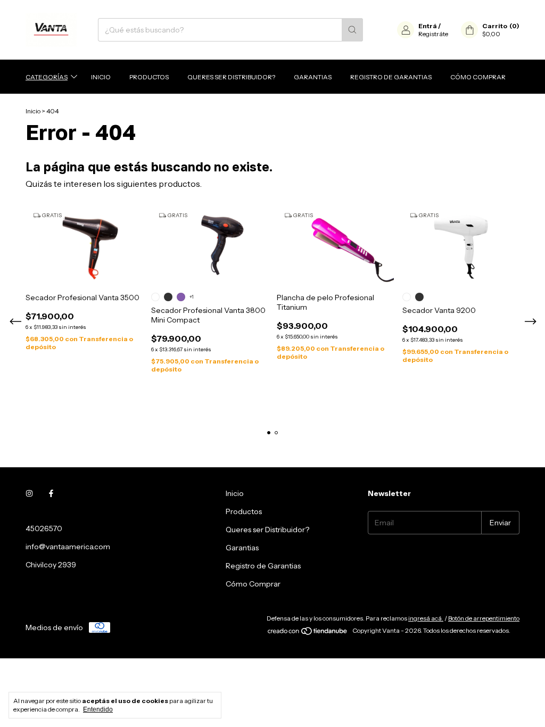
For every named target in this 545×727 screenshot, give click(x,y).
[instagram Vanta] (29, 493)
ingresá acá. (425, 618)
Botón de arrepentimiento (483, 618)
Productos (149, 77)
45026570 (44, 528)
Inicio (101, 77)
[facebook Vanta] (51, 493)
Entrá (427, 26)
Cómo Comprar (478, 77)
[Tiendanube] (308, 633)
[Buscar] (352, 30)
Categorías (47, 77)
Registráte (433, 34)
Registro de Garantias (391, 77)
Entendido (98, 709)
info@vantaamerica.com (68, 546)
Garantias (313, 77)
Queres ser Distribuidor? (231, 77)
